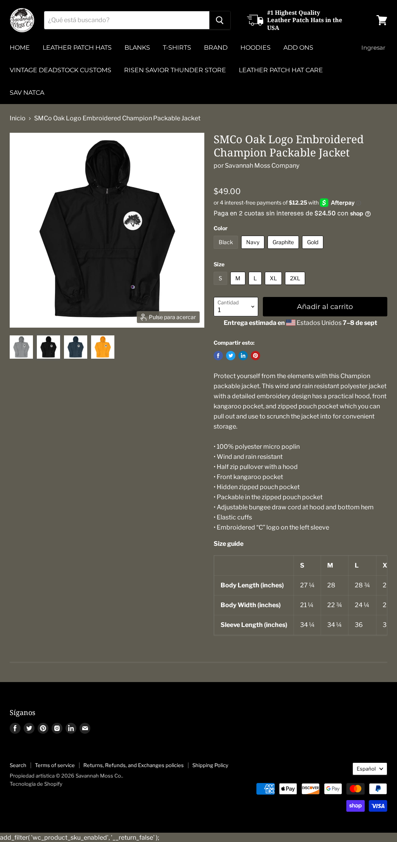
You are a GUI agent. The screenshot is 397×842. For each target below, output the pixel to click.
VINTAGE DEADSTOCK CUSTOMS (60, 70)
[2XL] (296, 286)
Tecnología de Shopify (36, 784)
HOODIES (255, 47)
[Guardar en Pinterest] (255, 355)
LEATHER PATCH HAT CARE (281, 70)
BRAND (216, 47)
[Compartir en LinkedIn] (243, 355)
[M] (238, 286)
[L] (256, 286)
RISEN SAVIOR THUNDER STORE (175, 70)
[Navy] (253, 250)
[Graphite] (284, 250)
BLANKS (137, 47)
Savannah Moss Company (262, 165)
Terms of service (55, 765)
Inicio (18, 118)
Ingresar (373, 47)
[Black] (227, 250)
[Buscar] (219, 20)
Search (18, 765)
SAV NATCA (27, 92)
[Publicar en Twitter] (230, 355)
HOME (20, 47)
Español (366, 769)
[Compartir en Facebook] (218, 355)
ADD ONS (298, 47)
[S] (221, 286)
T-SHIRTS (177, 47)
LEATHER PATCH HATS (77, 47)
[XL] (274, 286)
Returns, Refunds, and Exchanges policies (133, 765)
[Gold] (313, 250)
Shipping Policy (210, 765)
